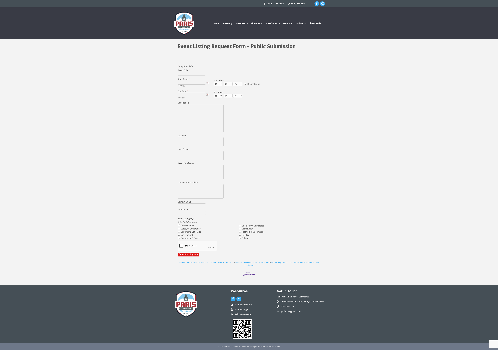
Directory (227, 23)
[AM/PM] (238, 84)
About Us (255, 23)
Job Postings (276, 262)
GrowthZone (275, 347)
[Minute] (228, 84)
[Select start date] (207, 83)
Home (216, 23)
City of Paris (315, 23)
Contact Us (287, 262)
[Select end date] (207, 94)
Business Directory (187, 262)
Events (286, 23)
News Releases (202, 262)
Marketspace (264, 262)
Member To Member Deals (246, 262)
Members (240, 23)
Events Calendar (217, 262)
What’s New (271, 23)
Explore (299, 23)
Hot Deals (230, 262)
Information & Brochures (304, 262)
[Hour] (218, 84)
